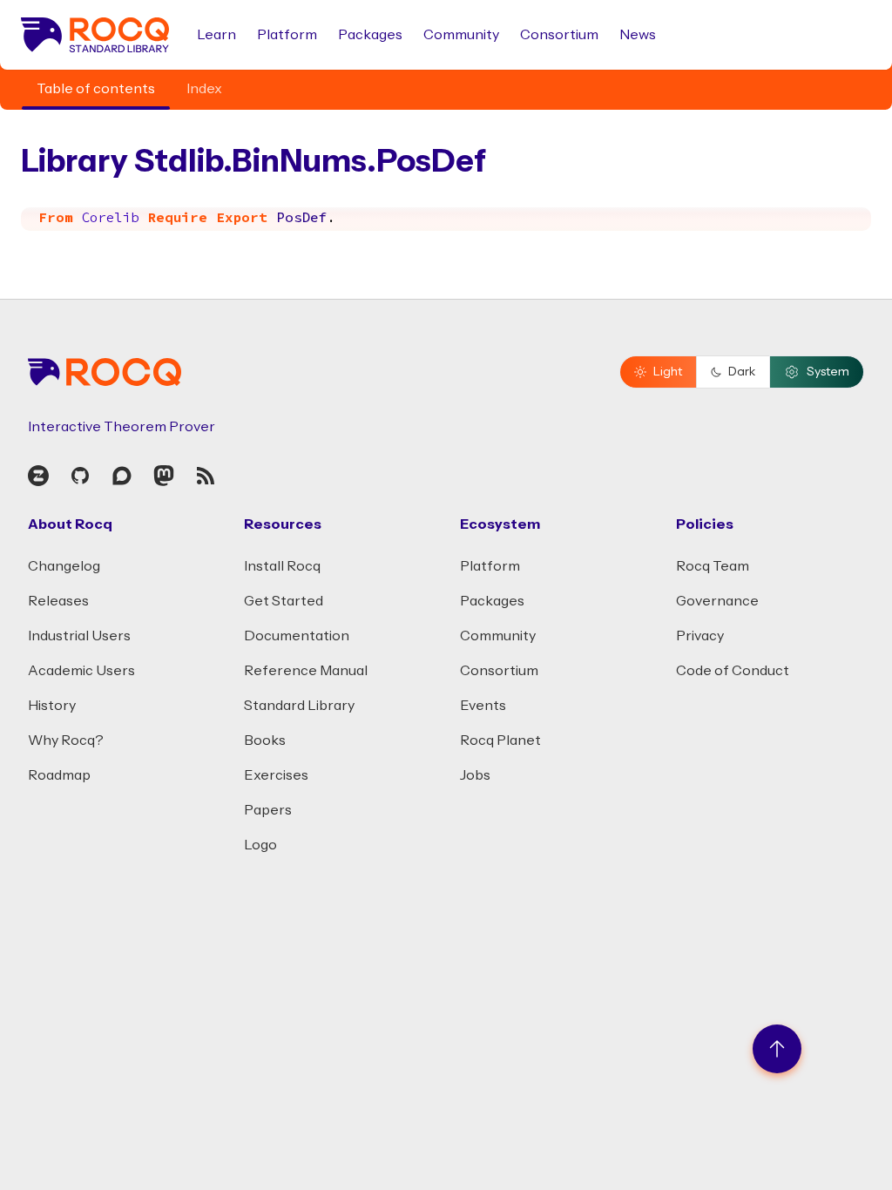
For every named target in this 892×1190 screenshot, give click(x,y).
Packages (370, 35)
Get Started (283, 601)
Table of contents (96, 89)
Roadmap (59, 775)
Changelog (64, 566)
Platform (287, 35)
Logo (260, 845)
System (828, 372)
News (637, 35)
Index (204, 89)
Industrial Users (79, 636)
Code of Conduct (732, 671)
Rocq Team (712, 566)
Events (483, 706)
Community (461, 35)
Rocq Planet (500, 740)
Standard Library (299, 706)
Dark (741, 372)
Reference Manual (306, 671)
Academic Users (81, 671)
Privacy (700, 636)
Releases (58, 601)
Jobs (475, 775)
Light (667, 372)
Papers (268, 810)
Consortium (559, 35)
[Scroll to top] (777, 1048)
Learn (216, 35)
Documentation (296, 636)
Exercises (276, 775)
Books (265, 740)
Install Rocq (282, 566)
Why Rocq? (66, 740)
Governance (717, 601)
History (52, 706)
